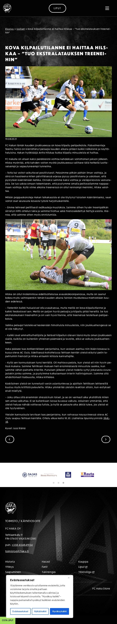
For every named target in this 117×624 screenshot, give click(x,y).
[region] (39, 596)
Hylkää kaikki (40, 611)
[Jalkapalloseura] (7, 8)
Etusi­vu (9, 28)
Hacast (46, 570)
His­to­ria (10, 570)
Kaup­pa (83, 570)
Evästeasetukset (20, 611)
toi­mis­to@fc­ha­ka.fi (17, 559)
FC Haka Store (101, 596)
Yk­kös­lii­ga (85, 580)
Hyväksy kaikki (59, 611)
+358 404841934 (22, 553)
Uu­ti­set (21, 28)
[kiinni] (70, 577)
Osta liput (7, 620)
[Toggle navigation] (107, 8)
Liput (57, 8)
